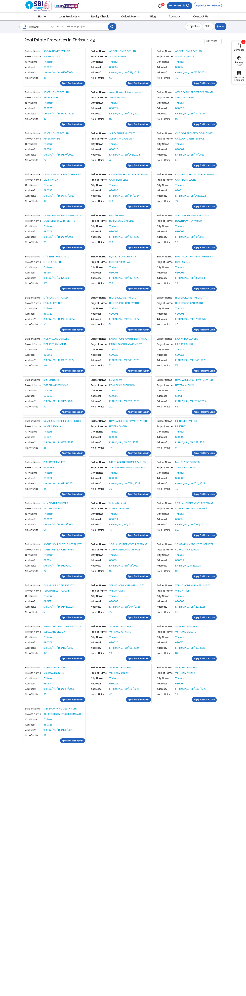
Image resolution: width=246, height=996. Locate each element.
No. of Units (31, 78)
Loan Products (68, 16)
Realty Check (100, 16)
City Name (31, 61)
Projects (192, 26)
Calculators (129, 16)
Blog (153, 16)
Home (42, 16)
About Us (175, 16)
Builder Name (32, 51)
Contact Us (200, 16)
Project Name (33, 56)
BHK (207, 26)
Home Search (177, 5)
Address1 (30, 67)
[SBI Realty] (37, 5)
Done (220, 26)
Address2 (30, 72)
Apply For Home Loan (207, 5)
